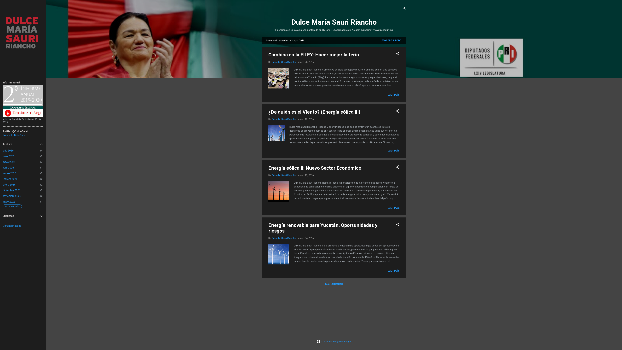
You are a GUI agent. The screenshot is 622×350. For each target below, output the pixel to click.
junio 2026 (8, 156)
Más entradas (334, 284)
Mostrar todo (392, 40)
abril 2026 (8, 167)
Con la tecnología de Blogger (336, 341)
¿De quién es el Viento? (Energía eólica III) (314, 112)
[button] (398, 54)
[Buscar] (404, 9)
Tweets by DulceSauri (14, 135)
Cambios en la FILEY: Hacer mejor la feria (313, 55)
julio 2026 (8, 150)
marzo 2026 (9, 173)
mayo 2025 (9, 201)
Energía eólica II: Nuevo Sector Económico (314, 168)
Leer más (393, 94)
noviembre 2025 (12, 196)
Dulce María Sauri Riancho (334, 22)
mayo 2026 (9, 161)
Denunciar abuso (12, 225)
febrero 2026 (10, 179)
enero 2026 (9, 184)
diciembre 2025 (11, 190)
